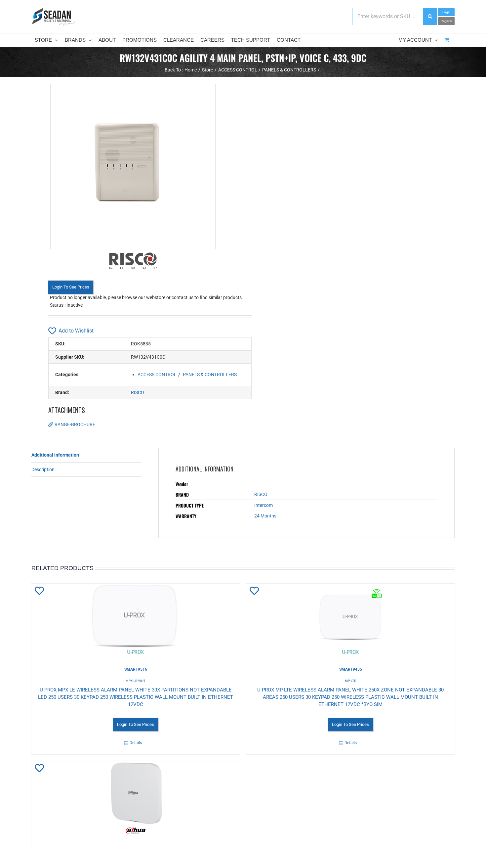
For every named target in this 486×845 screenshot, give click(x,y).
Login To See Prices (70, 287)
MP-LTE (350, 681)
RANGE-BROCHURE (75, 424)
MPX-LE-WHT (135, 681)
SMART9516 (135, 669)
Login (446, 12)
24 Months (265, 515)
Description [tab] (43, 469)
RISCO (137, 392)
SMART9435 (350, 669)
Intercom (263, 505)
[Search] (430, 16)
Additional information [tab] (55, 455)
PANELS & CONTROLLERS (210, 374)
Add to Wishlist (76, 331)
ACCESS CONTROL (157, 374)
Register (446, 21)
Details (136, 742)
